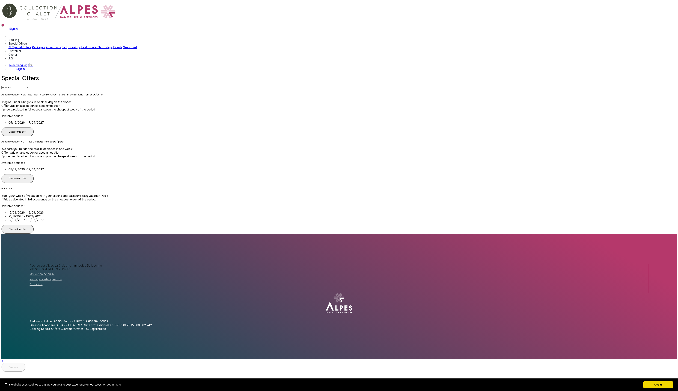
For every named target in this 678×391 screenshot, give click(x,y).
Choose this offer (17, 131)
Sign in (13, 29)
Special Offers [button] (18, 43)
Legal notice (98, 329)
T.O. (10, 58)
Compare (13, 367)
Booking (13, 40)
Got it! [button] (658, 384)
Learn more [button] (114, 384)
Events (117, 47)
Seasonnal (130, 47)
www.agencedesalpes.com (46, 279)
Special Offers (50, 329)
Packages (38, 47)
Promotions (53, 47)
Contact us (36, 284)
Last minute (89, 47)
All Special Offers (19, 47)
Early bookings (71, 47)
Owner (12, 55)
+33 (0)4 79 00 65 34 (42, 274)
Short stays (104, 47)
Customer (14, 51)
